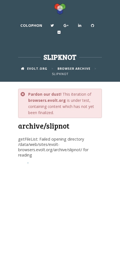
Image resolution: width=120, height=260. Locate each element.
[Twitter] (53, 27)
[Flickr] (59, 33)
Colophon (31, 25)
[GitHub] (93, 27)
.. (28, 161)
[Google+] (67, 27)
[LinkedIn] (80, 27)
